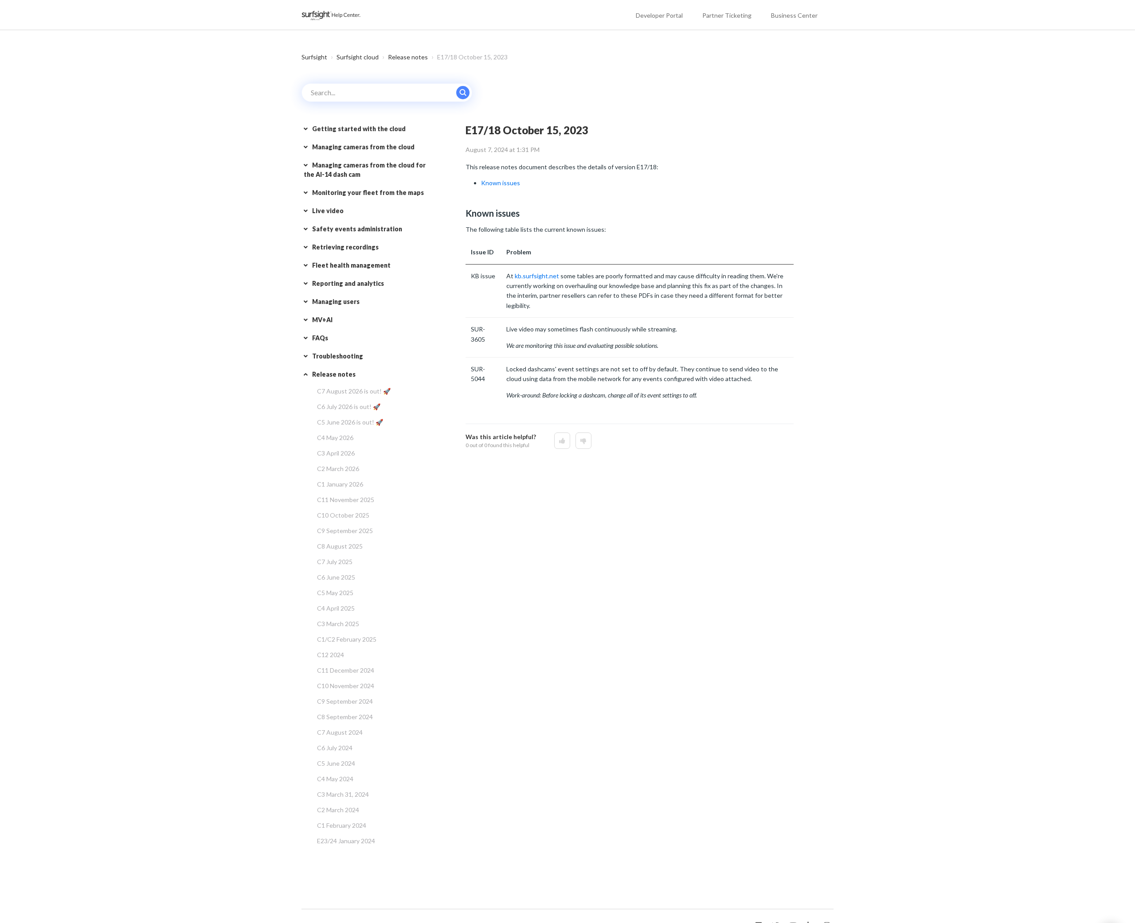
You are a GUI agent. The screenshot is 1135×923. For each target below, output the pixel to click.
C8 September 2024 (345, 716)
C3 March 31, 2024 (343, 794)
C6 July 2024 (334, 748)
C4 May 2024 (335, 779)
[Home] (331, 14)
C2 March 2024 (338, 810)
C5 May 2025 (335, 592)
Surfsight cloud (358, 57)
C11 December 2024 (345, 670)
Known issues (500, 183)
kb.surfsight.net (537, 276)
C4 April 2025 (336, 608)
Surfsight (314, 57)
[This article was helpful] (562, 440)
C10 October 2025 (343, 515)
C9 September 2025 (345, 530)
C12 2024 (330, 654)
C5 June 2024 (336, 763)
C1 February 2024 (341, 825)
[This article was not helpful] (583, 440)
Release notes (408, 57)
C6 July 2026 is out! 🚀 (348, 406)
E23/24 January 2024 (346, 841)
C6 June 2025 (336, 577)
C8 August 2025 (340, 546)
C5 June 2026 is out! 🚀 (350, 422)
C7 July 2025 (334, 561)
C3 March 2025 (338, 623)
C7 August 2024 (340, 732)
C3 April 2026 (336, 453)
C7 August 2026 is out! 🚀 (354, 391)
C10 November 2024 (345, 685)
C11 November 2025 (345, 499)
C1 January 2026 (340, 484)
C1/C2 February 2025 (346, 639)
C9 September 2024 (345, 701)
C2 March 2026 (338, 468)
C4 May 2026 (335, 437)
